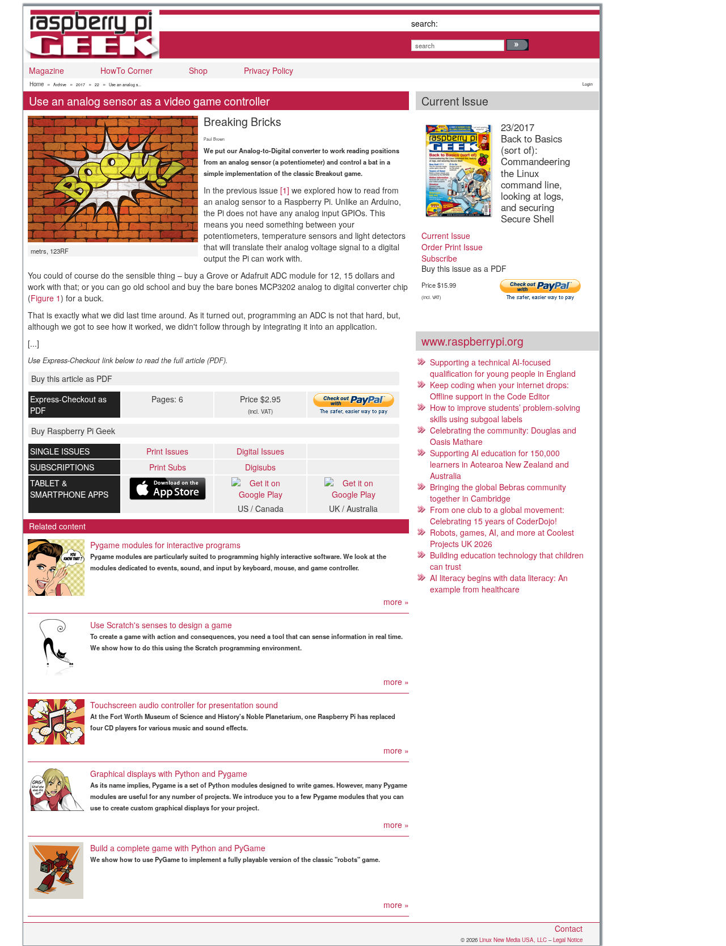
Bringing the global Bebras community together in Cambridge (498, 492)
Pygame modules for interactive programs (165, 544)
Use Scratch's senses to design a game (161, 624)
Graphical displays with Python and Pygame (168, 773)
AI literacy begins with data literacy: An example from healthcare (499, 583)
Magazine (46, 70)
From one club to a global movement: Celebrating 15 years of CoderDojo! (497, 515)
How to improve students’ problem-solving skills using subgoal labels (505, 413)
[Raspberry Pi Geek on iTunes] (167, 488)
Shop (198, 70)
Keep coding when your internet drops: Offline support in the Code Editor (499, 390)
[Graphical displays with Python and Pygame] (56, 789)
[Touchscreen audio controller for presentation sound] (56, 722)
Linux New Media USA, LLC (513, 940)
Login (588, 84)
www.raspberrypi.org (472, 341)
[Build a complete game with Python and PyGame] (56, 870)
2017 (80, 84)
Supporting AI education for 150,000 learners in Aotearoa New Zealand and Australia (499, 464)
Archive (59, 84)
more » (396, 601)
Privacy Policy (268, 70)
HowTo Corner (126, 70)
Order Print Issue (452, 247)
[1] (284, 190)
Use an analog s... (125, 84)
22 (97, 84)
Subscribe (439, 258)
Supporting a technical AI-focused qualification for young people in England (503, 367)
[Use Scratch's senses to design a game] (56, 647)
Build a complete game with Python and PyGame (177, 847)
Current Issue (445, 235)
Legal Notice (568, 940)
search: (424, 23)
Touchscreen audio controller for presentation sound (184, 704)
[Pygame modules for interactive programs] (56, 567)
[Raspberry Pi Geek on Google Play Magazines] (260, 488)
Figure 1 (46, 298)
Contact (569, 928)
